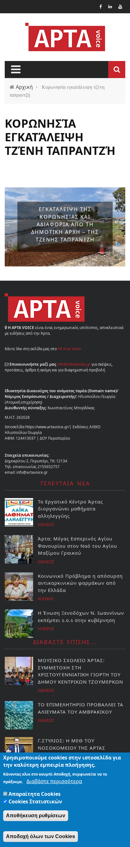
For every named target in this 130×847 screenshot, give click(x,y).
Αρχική (24, 86)
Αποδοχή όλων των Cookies (40, 836)
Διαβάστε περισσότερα (54, 781)
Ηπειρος (46, 628)
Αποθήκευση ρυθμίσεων (35, 815)
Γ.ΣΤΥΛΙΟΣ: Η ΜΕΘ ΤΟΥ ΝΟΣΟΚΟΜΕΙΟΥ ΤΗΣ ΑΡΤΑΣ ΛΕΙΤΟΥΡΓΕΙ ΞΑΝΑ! (71, 747)
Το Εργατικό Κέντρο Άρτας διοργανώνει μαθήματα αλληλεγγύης (70, 508)
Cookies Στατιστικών (35, 801)
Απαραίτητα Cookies (35, 793)
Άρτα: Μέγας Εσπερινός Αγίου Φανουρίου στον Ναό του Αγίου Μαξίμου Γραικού (77, 545)
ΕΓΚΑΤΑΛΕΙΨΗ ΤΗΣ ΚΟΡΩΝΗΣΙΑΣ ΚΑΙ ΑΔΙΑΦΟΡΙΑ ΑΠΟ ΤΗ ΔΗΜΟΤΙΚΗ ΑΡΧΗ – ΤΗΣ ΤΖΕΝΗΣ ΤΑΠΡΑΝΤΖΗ (65, 224)
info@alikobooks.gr (74, 364)
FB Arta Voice (69, 348)
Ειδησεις (46, 524)
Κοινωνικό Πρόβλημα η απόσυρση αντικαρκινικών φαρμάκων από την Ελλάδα (80, 583)
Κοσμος (46, 598)
